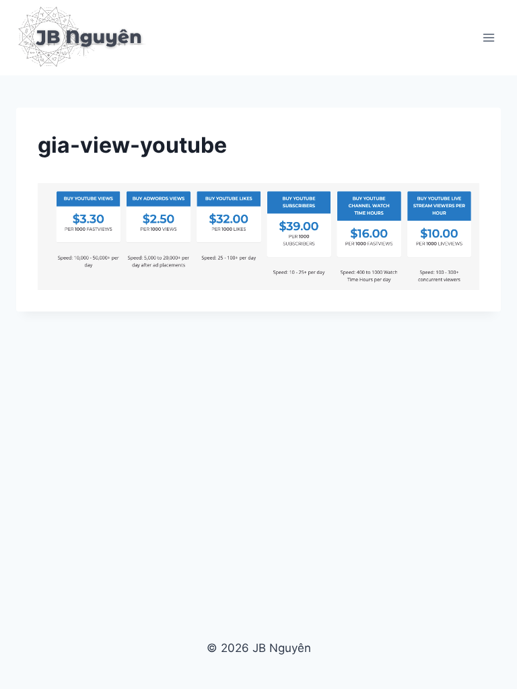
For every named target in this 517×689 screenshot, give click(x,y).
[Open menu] (488, 37)
